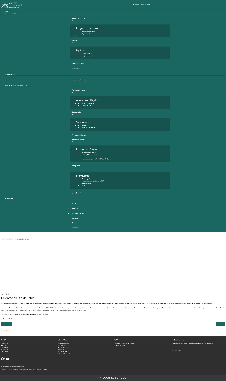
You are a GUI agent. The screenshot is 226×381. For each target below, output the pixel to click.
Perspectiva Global (63, 347)
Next (219, 324)
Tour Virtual (4, 349)
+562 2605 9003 (145, 4)
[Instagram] (5, 359)
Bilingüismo (61, 349)
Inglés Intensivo (62, 351)
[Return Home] (12, 5)
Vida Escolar (9, 239)
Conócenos (4, 347)
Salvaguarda (61, 345)
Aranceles (4, 345)
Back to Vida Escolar (7, 331)
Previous (7, 324)
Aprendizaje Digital (63, 343)
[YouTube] (7, 359)
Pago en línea (5, 351)
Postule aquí (4, 343)
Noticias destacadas (64, 354)
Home (3, 239)
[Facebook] (2, 359)
